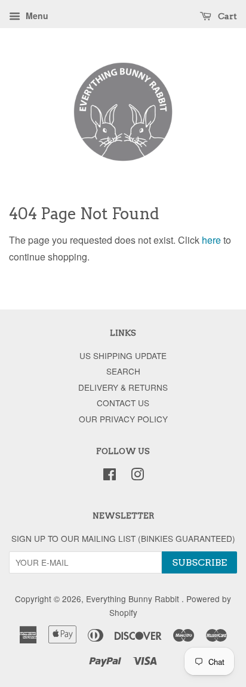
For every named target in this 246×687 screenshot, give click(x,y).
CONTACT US (123, 403)
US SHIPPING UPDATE (123, 355)
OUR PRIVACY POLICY (123, 419)
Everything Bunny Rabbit (134, 599)
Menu (35, 16)
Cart (226, 16)
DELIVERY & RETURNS (123, 387)
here (211, 240)
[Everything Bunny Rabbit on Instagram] (137, 476)
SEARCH (123, 371)
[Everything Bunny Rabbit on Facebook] (109, 476)
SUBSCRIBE (199, 562)
